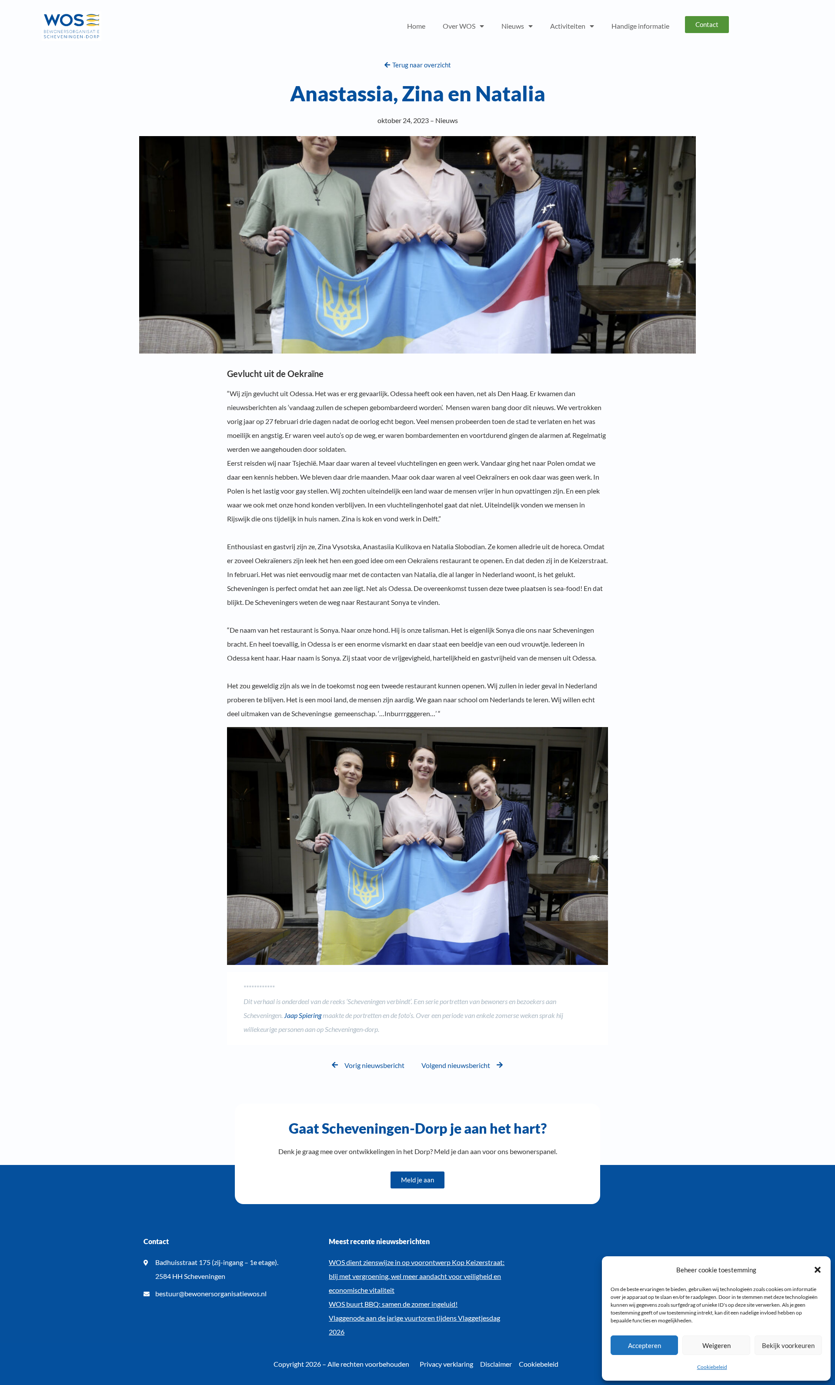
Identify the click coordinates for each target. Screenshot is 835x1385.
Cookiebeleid (712, 1367)
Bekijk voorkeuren (788, 1345)
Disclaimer (496, 1364)
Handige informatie (640, 26)
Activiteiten (567, 26)
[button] (817, 1269)
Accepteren (644, 1345)
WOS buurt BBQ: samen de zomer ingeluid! (393, 1304)
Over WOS (459, 26)
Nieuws (512, 26)
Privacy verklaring (446, 1364)
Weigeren (716, 1345)
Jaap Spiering (302, 1015)
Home (416, 26)
